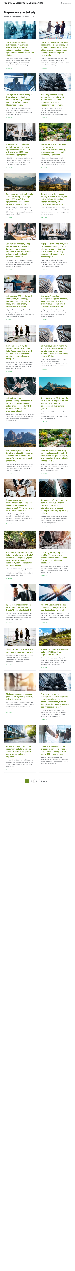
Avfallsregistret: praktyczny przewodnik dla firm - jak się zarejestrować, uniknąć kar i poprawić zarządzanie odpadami (18, 751)
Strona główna (66, 3)
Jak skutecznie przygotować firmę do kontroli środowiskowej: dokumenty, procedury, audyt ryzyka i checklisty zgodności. (53, 149)
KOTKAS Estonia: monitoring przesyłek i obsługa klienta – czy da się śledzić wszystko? (53, 607)
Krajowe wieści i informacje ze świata (23, 3)
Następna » (44, 781)
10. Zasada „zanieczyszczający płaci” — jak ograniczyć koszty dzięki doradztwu (19, 696)
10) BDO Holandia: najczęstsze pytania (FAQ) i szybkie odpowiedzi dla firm (54, 652)
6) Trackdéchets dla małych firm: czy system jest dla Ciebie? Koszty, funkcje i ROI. (19, 607)
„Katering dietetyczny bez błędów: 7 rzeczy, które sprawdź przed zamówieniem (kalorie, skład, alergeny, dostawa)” (54, 557)
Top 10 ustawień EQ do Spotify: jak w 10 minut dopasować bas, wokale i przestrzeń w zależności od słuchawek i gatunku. (55, 403)
